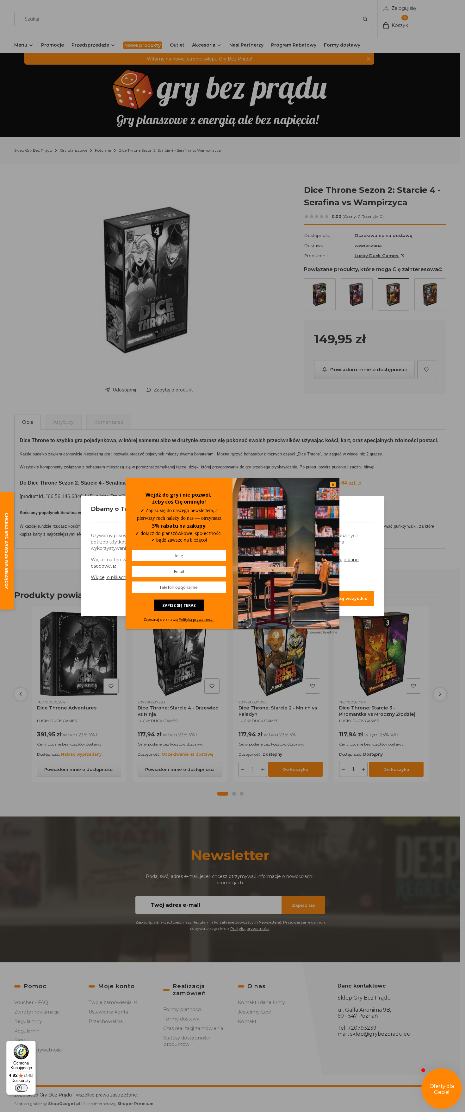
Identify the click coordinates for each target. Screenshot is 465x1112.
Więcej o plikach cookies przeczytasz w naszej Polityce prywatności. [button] (165, 577)
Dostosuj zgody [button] (283, 598)
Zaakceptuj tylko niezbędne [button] (215, 598)
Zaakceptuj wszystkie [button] (343, 598)
